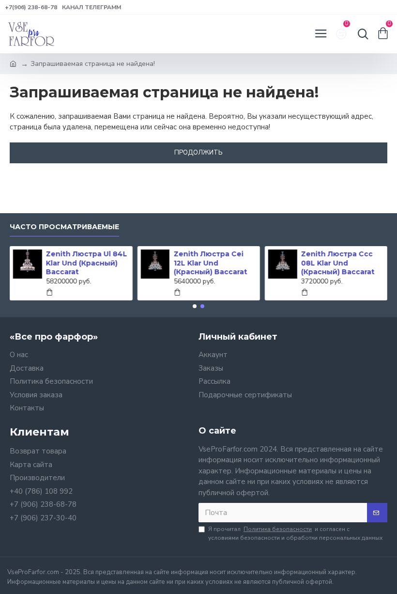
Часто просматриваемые (64, 227)
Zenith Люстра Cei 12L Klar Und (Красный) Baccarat (210, 263)
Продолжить (198, 152)
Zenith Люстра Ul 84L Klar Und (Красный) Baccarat (86, 263)
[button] (195, 306)
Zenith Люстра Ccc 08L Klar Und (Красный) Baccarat (337, 263)
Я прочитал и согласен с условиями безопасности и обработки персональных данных (295, 533)
